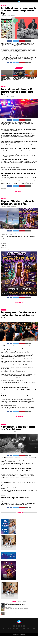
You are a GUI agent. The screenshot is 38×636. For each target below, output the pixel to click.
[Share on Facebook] (9, 41)
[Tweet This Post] (16, 41)
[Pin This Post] (22, 41)
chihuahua (9, 65)
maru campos (14, 65)
